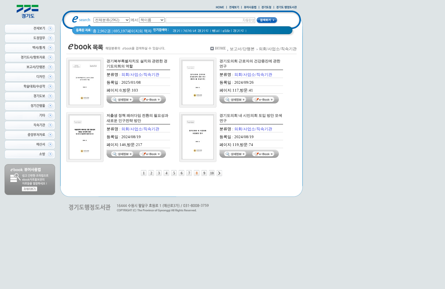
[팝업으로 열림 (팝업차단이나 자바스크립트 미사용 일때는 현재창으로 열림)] (250, 7)
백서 (216, 31)
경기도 (239, 31)
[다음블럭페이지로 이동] (219, 173)
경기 (176, 31)
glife (226, 30)
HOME (220, 48)
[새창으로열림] (266, 7)
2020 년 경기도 (196, 31)
